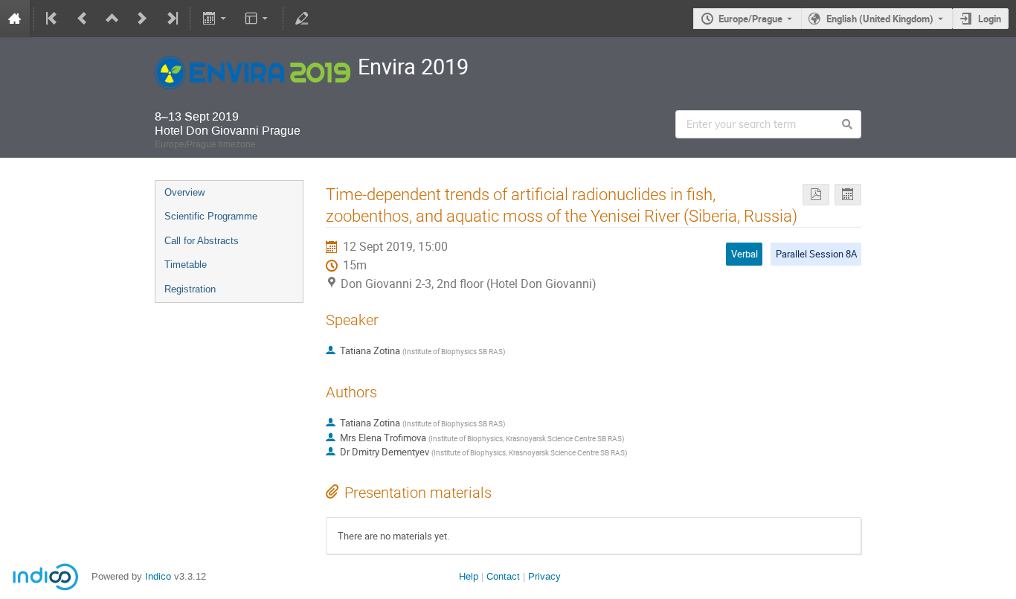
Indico (158, 576)
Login (989, 18)
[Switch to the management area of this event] (302, 18)
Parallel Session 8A (816, 253)
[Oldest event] (53, 18)
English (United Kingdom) (879, 18)
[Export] (215, 18)
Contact (503, 576)
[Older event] (82, 18)
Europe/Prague (750, 18)
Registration (190, 289)
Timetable (185, 264)
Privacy (544, 576)
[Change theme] (258, 18)
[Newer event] (142, 18)
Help (468, 576)
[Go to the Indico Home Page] (15, 18)
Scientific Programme (210, 216)
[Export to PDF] (816, 194)
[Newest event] (171, 18)
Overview (184, 192)
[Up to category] (112, 18)
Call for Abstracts (201, 240)
